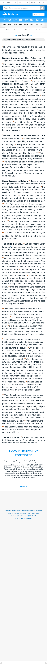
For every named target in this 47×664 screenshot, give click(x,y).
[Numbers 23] (44, 303)
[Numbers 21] (3, 303)
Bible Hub (23, 486)
